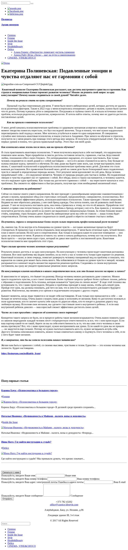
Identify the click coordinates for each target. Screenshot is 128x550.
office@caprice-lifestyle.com (64, 504)
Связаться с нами (10, 472)
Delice (10, 49)
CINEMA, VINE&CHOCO (21, 57)
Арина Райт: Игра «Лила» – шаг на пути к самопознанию (44, 55)
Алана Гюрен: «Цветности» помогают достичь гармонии (44, 52)
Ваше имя (70, 475)
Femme (11, 38)
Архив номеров (10, 24)
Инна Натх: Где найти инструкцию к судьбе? (26, 442)
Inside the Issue (15, 41)
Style (9, 43)
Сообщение (77, 495)
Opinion (11, 35)
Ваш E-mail (120, 482)
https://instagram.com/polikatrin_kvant (20, 353)
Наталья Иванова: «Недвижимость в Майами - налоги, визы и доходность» (43, 416)
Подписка (6, 19)
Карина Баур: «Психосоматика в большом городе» (29, 390)
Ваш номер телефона (88, 478)
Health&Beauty (15, 46)
